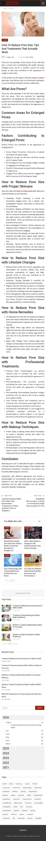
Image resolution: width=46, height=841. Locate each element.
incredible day (7, 803)
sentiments (6, 818)
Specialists (21, 818)
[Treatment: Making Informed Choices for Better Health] (6, 608)
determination (27, 787)
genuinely (21, 795)
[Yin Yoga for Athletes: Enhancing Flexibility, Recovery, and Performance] (33, 560)
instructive (28, 803)
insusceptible (38, 803)
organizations (7, 810)
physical (16, 810)
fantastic (5, 795)
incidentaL (37, 799)
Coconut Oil (6, 787)
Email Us (23, 830)
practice (32, 810)
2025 (6, 748)
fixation (13, 795)
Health (4, 40)
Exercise (23, 791)
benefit (5, 784)
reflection (14, 814)
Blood (11, 784)
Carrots (27, 784)
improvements (27, 799)
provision (5, 814)
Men (21, 807)
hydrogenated (38, 795)
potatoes (24, 810)
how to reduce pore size (26, 191)
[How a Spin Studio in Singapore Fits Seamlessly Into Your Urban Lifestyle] (33, 533)
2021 (6, 767)
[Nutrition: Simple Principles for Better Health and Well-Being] (6, 637)
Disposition (6, 791)
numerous (29, 807)
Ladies (15, 807)
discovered (37, 787)
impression (16, 799)
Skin (14, 818)
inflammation (18, 803)
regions (22, 814)
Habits (29, 795)
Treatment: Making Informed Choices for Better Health (21, 658)
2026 (6, 717)
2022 (6, 762)
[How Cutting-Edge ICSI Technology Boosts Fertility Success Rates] (13, 560)
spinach (29, 818)
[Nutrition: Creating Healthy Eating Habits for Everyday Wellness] (6, 627)
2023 (6, 758)
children (34, 784)
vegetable (38, 818)
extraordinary (33, 791)
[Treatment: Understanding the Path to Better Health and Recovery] (6, 617)
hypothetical (6, 799)
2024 (6, 753)
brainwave (19, 784)
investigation (7, 807)
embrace (15, 791)
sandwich (30, 814)
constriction (16, 787)
